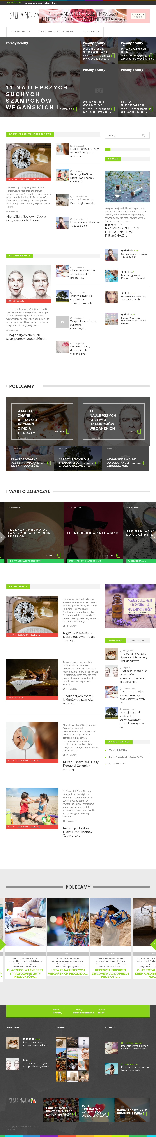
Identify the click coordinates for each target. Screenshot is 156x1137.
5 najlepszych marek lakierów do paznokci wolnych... (78, 699)
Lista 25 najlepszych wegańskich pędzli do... (57, 972)
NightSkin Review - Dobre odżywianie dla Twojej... (26, 218)
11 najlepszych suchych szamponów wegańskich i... (37, 97)
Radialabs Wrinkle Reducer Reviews (96, 1112)
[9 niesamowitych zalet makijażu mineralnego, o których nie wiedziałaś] (94, 16)
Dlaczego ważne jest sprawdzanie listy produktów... (96, 52)
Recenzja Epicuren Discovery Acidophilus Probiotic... (99, 973)
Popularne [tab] (115, 640)
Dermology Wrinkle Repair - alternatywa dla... (134, 276)
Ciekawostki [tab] (137, 640)
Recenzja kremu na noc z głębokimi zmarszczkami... (135, 1047)
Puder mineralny (20, 31)
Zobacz (67, 109)
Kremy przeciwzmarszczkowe (55, 31)
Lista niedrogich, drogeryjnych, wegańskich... (134, 107)
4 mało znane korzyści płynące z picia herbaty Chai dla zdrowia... (133, 657)
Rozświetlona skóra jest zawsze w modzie (133, 298)
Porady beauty (90, 31)
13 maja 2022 (71, 755)
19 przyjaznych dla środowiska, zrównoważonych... (134, 52)
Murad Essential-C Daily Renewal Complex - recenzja (84, 152)
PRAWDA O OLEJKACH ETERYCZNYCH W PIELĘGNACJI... (122, 231)
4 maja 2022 (71, 821)
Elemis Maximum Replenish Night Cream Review (133, 321)
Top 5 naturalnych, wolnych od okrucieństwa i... (59, 1110)
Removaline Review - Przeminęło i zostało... (83, 201)
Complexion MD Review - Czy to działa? (84, 224)
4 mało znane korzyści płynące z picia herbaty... (28, 422)
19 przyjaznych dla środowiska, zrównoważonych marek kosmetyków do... (132, 720)
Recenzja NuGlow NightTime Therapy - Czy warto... (83, 178)
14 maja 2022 (71, 689)
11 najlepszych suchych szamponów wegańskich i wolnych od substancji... (133, 676)
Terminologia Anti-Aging (77, 533)
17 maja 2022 (71, 626)
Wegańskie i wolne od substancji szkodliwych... (96, 107)
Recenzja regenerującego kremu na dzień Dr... (135, 1068)
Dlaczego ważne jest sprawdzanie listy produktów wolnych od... (132, 697)
